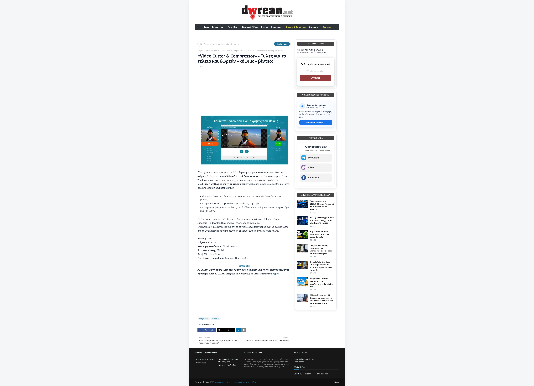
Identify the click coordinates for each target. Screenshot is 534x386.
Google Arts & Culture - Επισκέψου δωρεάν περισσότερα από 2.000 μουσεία (321, 266)
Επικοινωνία (322, 373)
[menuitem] (295, 27)
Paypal (275, 273)
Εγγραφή (316, 78)
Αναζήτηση (282, 44)
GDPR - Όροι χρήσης (302, 373)
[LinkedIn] (238, 330)
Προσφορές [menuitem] (277, 27)
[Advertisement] (244, 91)
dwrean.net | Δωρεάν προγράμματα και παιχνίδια (235, 382)
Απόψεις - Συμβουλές (227, 365)
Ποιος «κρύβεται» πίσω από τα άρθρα (228, 360)
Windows (214, 50)
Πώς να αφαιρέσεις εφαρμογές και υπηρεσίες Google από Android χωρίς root (321, 249)
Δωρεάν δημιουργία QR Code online (304, 360)
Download (244, 265)
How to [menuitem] (264, 27)
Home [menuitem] (206, 27)
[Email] (243, 330)
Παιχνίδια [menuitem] (232, 27)
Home (336, 382)
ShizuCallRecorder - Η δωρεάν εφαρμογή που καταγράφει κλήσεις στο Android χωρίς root (321, 299)
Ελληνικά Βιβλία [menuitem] (250, 27)
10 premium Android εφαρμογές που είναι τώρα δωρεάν (320, 234)
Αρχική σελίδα (203, 50)
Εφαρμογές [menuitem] (217, 27)
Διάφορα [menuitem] (313, 27)
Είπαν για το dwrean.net (205, 359)
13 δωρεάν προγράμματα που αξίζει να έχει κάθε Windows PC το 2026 (321, 220)
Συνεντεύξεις (200, 362)
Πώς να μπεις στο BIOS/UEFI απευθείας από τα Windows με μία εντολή (322, 205)
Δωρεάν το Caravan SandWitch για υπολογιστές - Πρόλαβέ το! (321, 282)
